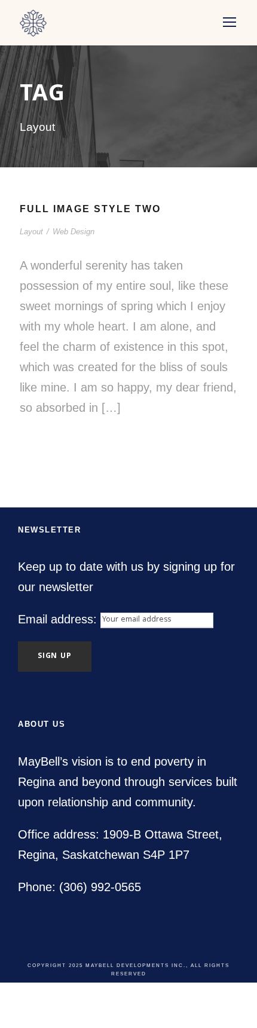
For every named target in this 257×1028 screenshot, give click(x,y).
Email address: (59, 619)
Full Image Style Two (90, 209)
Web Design (73, 231)
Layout (31, 231)
